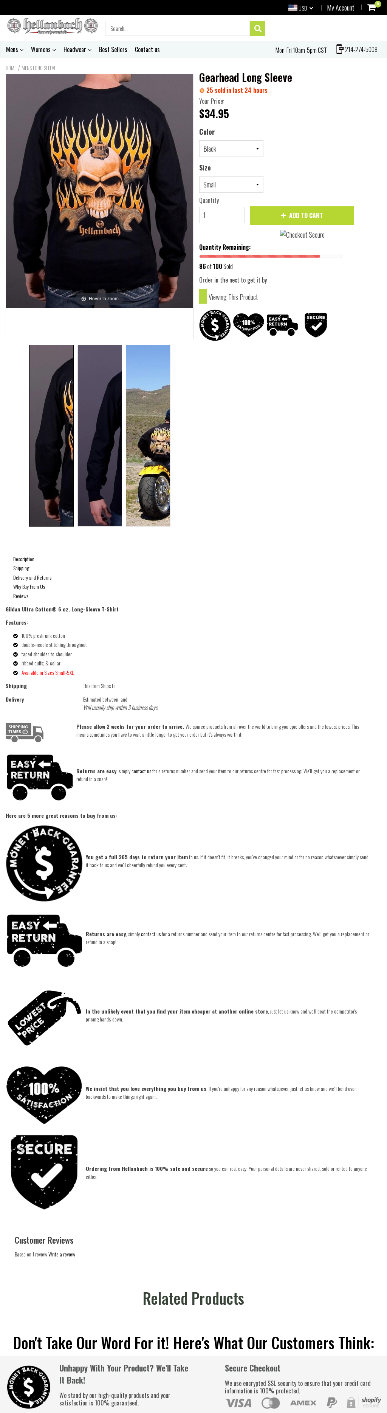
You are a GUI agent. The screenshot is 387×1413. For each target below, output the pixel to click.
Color (207, 132)
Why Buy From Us (29, 586)
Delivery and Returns (32, 577)
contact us (151, 934)
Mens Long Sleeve (39, 68)
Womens (41, 49)
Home (11, 68)
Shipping (21, 568)
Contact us (147, 49)
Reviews (20, 596)
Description (23, 559)
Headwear (75, 49)
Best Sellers (113, 49)
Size (205, 167)
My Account (340, 7)
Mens (13, 49)
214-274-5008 (361, 49)
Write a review (61, 1254)
